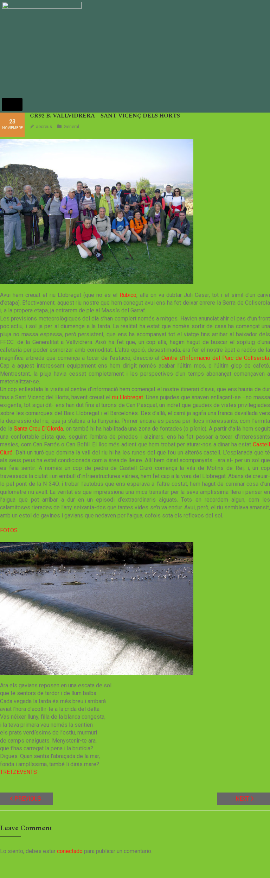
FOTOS (9, 530)
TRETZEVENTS (18, 772)
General (71, 126)
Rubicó (128, 295)
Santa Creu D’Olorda (38, 428)
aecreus (44, 126)
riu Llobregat (127, 397)
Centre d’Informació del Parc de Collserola (215, 358)
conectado (70, 851)
